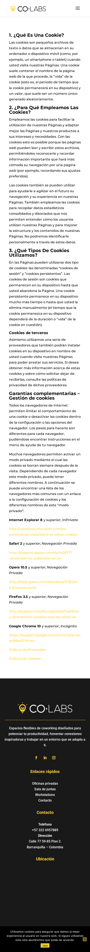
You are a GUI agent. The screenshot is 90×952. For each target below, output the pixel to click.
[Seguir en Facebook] (36, 757)
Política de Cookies (25, 659)
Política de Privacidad (27, 650)
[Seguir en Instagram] (53, 757)
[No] (85, 939)
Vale (45, 945)
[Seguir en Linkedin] (45, 757)
